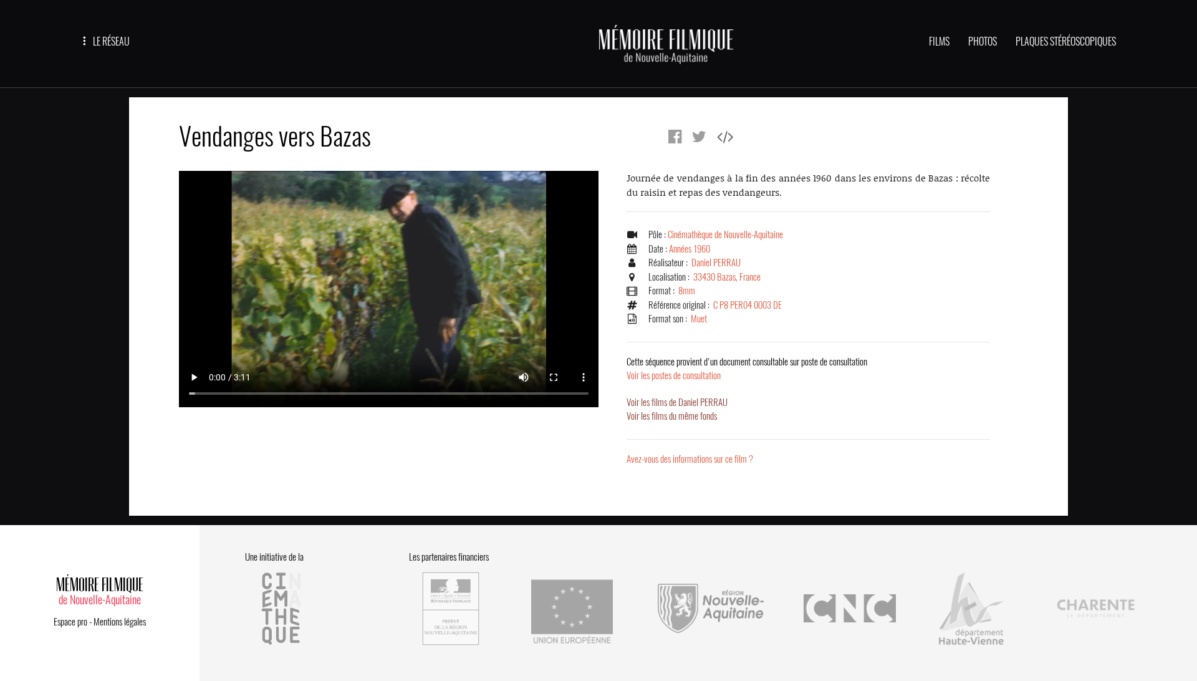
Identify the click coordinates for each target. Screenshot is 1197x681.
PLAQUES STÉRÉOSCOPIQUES (1066, 41)
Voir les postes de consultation (747, 368)
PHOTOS (982, 41)
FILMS (939, 41)
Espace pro (70, 622)
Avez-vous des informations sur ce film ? (690, 459)
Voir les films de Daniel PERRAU (677, 402)
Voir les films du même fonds (672, 416)
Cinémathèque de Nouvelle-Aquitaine (725, 234)
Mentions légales (120, 622)
